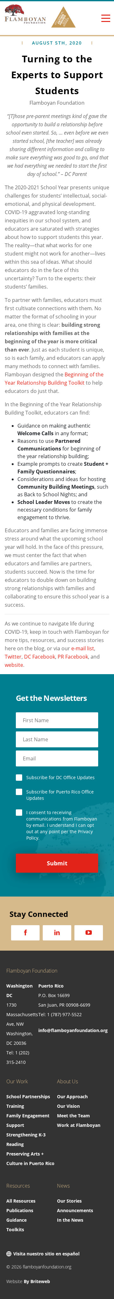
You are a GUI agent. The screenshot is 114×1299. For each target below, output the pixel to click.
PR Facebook (73, 656)
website (14, 664)
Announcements (75, 1210)
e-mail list (82, 648)
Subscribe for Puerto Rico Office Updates (60, 795)
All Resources (20, 1201)
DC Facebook (39, 656)
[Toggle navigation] (105, 18)
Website (28, 1281)
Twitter (13, 656)
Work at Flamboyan (78, 1125)
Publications (19, 1210)
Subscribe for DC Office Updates (60, 777)
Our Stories (69, 1201)
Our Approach (72, 1096)
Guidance (16, 1220)
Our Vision (68, 1106)
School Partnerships (28, 1096)
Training (15, 1106)
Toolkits (15, 1229)
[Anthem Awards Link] (63, 18)
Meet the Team (73, 1116)
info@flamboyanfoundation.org (73, 1030)
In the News (70, 1220)
